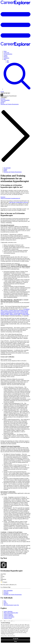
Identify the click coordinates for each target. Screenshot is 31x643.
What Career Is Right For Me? (11, 612)
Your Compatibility (8, 590)
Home (5, 51)
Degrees (6, 56)
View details (3, 97)
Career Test (6, 52)
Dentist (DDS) (25, 314)
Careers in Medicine (8, 615)
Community (6, 58)
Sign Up (6, 603)
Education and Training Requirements (13, 594)
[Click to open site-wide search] (17, 89)
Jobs (8, 60)
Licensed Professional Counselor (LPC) (10, 311)
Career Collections (8, 611)
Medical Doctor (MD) (15, 314)
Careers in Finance (8, 614)
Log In (2, 91)
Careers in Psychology (9, 616)
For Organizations (8, 54)
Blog (8, 62)
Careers (5, 55)
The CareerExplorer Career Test (11, 605)
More (5, 59)
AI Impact (6, 593)
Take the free (18, 202)
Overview (6, 591)
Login (5, 602)
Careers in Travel (8, 618)
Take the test (5, 93)
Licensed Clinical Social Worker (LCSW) (18, 310)
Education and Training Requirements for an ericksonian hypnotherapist (15, 178)
